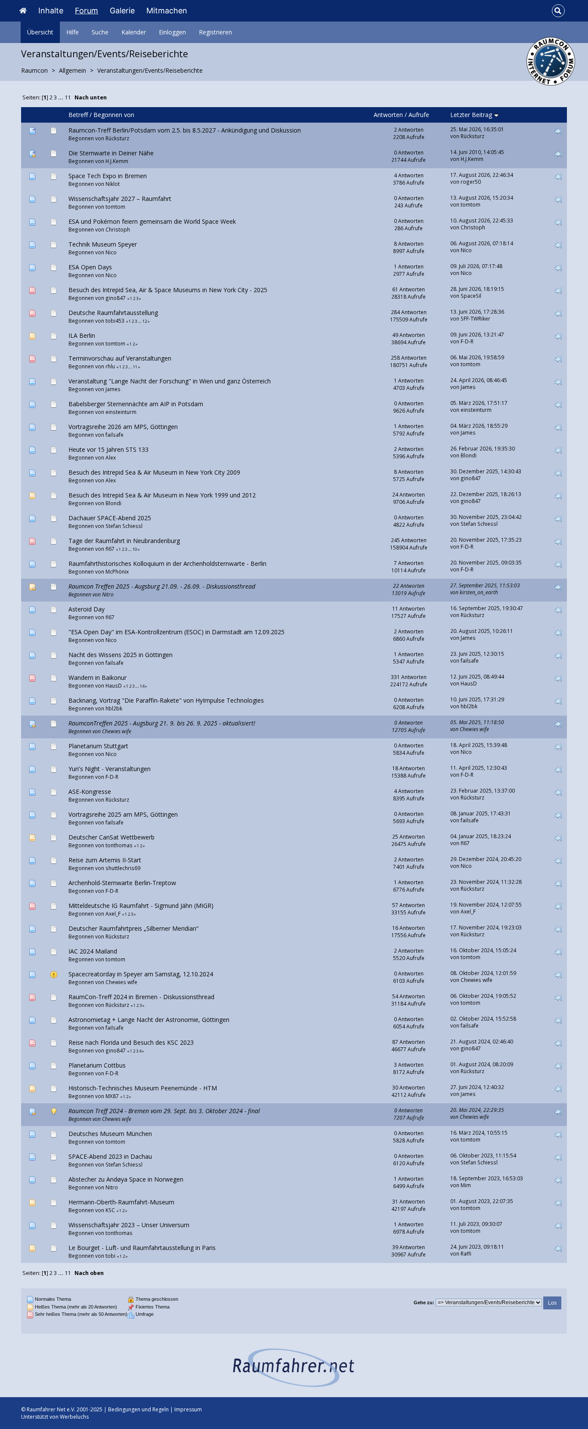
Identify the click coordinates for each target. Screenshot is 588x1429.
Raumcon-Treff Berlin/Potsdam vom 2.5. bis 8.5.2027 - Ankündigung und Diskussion (184, 130)
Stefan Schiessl (123, 525)
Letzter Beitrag (472, 115)
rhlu (110, 366)
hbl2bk (113, 708)
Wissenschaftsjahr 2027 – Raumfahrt (119, 198)
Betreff (78, 115)
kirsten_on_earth (479, 592)
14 (142, 686)
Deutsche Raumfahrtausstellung (113, 313)
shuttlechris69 (122, 867)
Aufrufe (419, 115)
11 (68, 97)
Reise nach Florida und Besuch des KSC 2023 (131, 1042)
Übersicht (40, 32)
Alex (110, 457)
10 (135, 549)
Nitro (108, 594)
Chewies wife (116, 731)
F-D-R (467, 341)
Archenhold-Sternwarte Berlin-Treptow (122, 883)
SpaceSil (471, 295)
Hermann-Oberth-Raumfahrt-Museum (121, 1202)
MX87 (112, 1096)
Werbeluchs (74, 1416)
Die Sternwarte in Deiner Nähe (111, 153)
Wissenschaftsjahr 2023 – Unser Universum (128, 1225)
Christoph (117, 229)
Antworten (388, 115)
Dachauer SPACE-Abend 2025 (109, 518)
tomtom (115, 206)
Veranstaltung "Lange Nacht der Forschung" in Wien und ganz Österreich (169, 381)
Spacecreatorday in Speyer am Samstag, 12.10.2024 (140, 974)
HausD (113, 685)
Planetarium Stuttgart (98, 746)
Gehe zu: (424, 1302)
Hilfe (72, 32)
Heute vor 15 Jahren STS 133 (108, 449)
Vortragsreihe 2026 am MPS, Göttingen (123, 427)
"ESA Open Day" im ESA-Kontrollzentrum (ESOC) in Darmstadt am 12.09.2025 (176, 632)
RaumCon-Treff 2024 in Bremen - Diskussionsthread (141, 997)
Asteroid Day (86, 609)
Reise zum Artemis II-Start (104, 860)
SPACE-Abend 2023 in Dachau (110, 1156)
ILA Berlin (81, 335)
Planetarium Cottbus (97, 1065)
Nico (111, 252)
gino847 (115, 297)
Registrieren (215, 32)
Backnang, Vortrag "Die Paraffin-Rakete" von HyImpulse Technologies (166, 700)
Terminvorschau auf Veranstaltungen (119, 358)
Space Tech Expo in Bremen (107, 176)
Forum (86, 10)
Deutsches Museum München (110, 1134)
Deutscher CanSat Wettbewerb (111, 837)
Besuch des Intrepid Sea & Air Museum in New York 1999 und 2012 (162, 495)
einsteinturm (120, 411)
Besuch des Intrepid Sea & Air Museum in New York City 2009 (154, 472)
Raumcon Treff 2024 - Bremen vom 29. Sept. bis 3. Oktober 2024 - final (164, 1111)
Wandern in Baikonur (97, 677)
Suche (100, 32)
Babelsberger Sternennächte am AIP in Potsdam (135, 404)
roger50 (471, 181)
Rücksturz (117, 138)
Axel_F (113, 913)
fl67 (110, 548)
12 (144, 321)
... (61, 97)
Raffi (466, 1253)
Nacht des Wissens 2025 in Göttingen (120, 655)
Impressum (188, 1409)
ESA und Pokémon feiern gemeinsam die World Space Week (152, 221)
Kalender (133, 32)
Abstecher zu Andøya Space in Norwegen (125, 1179)
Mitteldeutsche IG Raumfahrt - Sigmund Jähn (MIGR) (141, 905)
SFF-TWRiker (475, 318)
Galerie (122, 10)
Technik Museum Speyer (102, 244)
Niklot (112, 183)
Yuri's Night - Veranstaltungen (109, 769)
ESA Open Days (90, 267)
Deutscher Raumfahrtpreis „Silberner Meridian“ (133, 928)
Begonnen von (113, 115)
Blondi (469, 455)
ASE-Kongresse (89, 791)
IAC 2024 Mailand (92, 951)
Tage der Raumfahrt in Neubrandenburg (124, 541)
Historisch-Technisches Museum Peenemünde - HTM (142, 1088)
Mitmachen (166, 10)
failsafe (114, 434)
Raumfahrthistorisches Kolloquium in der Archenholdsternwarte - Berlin (167, 563)
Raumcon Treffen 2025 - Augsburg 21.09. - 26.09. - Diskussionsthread (161, 586)
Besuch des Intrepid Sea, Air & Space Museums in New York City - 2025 (167, 290)
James (113, 389)
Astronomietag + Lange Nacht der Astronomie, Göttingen (148, 1019)
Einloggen (172, 32)
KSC (110, 1210)
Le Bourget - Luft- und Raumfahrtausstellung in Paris (142, 1248)
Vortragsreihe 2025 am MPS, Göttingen (123, 814)
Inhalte (50, 10)
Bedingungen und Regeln (138, 1409)
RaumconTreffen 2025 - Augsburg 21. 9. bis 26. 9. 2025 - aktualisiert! (161, 723)
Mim (466, 1185)
